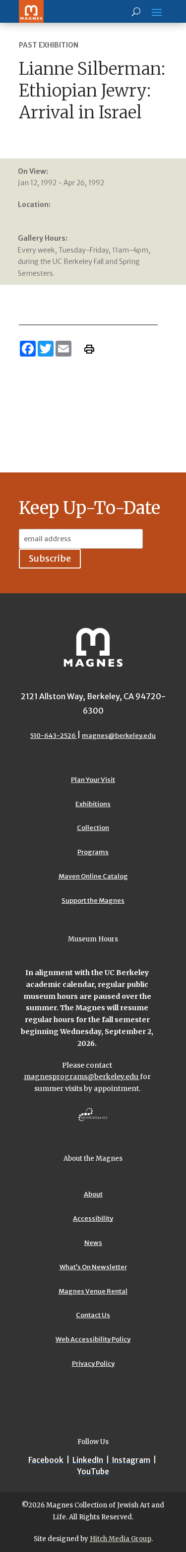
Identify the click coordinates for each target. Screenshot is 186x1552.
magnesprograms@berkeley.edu (82, 1076)
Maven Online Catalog (93, 876)
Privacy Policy (93, 1363)
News (93, 1243)
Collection (93, 828)
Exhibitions (93, 804)
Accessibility (93, 1218)
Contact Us (93, 1315)
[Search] (136, 11)
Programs (93, 852)
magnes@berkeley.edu (119, 735)
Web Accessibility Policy (93, 1339)
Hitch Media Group (120, 1539)
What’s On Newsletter (93, 1267)
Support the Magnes (93, 900)
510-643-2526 (53, 735)
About (93, 1194)
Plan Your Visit (93, 780)
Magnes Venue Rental (93, 1291)
